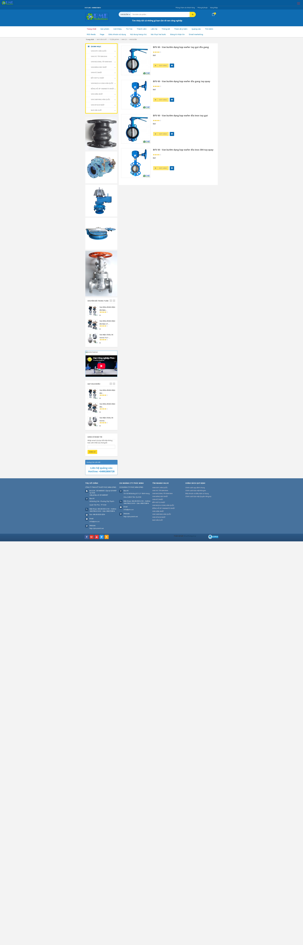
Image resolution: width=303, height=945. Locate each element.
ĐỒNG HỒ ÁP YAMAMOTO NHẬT (102, 89)
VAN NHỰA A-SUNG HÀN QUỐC (102, 83)
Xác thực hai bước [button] (158, 34)
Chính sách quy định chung (195, 487)
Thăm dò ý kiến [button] (180, 29)
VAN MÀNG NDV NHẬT (99, 67)
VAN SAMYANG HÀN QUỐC (100, 99)
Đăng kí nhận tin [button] (177, 34)
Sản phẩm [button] (104, 29)
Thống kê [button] (166, 29)
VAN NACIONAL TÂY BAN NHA (101, 62)
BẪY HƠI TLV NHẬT (97, 78)
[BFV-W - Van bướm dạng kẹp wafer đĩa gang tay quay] (136, 94)
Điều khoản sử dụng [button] (117, 34)
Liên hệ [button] (154, 29)
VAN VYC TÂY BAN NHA (99, 56)
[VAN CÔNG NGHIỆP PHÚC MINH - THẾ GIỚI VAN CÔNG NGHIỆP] (10, 3)
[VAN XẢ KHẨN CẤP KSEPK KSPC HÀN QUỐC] (101, 233)
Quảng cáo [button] (196, 29)
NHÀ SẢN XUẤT (96, 110)
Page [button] (102, 34)
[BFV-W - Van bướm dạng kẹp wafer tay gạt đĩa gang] (136, 60)
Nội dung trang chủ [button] (138, 34)
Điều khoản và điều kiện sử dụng (197, 493)
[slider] (157, 52)
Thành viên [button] (142, 29)
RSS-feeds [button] (91, 34)
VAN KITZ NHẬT (96, 72)
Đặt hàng (163, 65)
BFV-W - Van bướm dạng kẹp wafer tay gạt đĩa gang (181, 47)
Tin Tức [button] (129, 29)
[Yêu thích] (172, 66)
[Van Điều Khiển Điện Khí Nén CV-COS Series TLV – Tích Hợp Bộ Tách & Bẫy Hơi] (93, 311)
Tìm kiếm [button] (209, 29)
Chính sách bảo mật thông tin (195, 490)
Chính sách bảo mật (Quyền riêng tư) (198, 496)
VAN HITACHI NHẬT (97, 105)
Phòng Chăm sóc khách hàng (185, 8)
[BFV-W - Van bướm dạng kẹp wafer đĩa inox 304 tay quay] (136, 163)
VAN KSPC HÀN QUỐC (99, 51)
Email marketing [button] (196, 34)
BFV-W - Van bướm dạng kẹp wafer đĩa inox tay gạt (180, 115)
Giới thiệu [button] (117, 29)
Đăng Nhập (214, 8)
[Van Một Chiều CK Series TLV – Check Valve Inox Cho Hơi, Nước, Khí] (93, 338)
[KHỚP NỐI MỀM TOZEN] (101, 133)
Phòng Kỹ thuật (202, 8)
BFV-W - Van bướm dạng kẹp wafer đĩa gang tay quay (181, 81)
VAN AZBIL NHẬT (97, 94)
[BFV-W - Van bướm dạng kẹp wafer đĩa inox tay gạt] (136, 129)
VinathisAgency (190, 536)
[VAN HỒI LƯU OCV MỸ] (101, 167)
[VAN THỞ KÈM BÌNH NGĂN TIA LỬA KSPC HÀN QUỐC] (101, 200)
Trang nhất (91, 29)
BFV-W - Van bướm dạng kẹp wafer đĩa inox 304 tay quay (183, 149)
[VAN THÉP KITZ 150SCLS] (101, 273)
